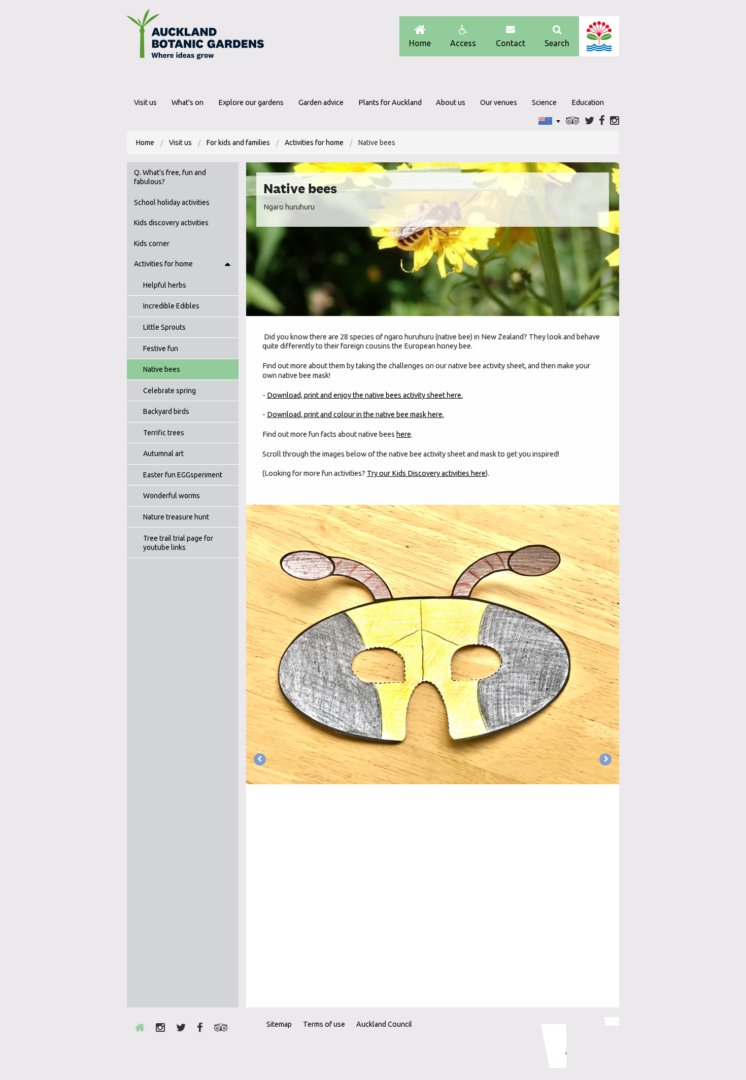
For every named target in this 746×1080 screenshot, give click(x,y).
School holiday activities (172, 202)
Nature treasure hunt (176, 517)
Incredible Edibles (171, 306)
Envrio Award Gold (546, 1042)
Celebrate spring (169, 391)
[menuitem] (145, 142)
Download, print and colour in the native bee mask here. (355, 414)
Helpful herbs (164, 285)
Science (544, 102)
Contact (510, 43)
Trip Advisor (573, 121)
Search (557, 43)
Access (463, 43)
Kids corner (151, 243)
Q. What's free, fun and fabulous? (170, 177)
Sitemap (279, 1024)
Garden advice (321, 102)
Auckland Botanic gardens (195, 37)
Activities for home (314, 142)
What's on (188, 102)
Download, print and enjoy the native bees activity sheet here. (365, 395)
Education (587, 102)
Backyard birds (166, 411)
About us (450, 102)
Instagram (614, 121)
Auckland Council (599, 36)
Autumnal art (163, 453)
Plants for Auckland (390, 102)
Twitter (589, 121)
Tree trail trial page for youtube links (178, 542)
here (403, 434)
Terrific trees (163, 433)
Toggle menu (227, 264)
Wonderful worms (171, 496)
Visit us (145, 102)
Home (420, 43)
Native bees (161, 369)
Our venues (498, 102)
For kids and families (238, 142)
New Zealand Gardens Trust (599, 1042)
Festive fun (160, 348)
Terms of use (324, 1024)
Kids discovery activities (171, 223)
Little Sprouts (164, 327)
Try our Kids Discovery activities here (426, 473)
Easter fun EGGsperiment (182, 475)
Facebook (602, 121)
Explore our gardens (251, 102)
